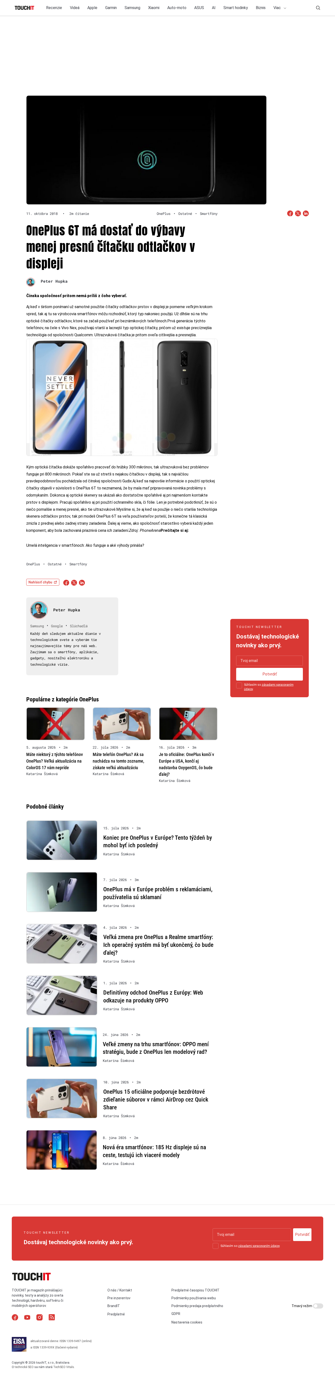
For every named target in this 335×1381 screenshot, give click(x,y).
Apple (92, 7)
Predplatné (116, 1314)
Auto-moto (176, 7)
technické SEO (24, 1367)
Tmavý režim (302, 1306)
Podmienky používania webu (193, 1298)
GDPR (175, 1314)
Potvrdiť (269, 674)
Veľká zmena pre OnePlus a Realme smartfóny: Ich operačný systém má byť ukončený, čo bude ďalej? (158, 945)
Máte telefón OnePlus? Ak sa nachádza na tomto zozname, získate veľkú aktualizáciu (118, 761)
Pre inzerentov (118, 1298)
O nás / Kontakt (119, 1290)
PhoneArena (150, 530)
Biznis (261, 7)
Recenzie (54, 7)
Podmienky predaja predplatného (197, 1306)
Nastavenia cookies (186, 1322)
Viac (277, 7)
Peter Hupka (54, 281)
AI (214, 7)
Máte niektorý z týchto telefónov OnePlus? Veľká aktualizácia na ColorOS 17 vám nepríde (54, 761)
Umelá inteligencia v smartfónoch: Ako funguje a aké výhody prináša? (85, 545)
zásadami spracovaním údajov (259, 1246)
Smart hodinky (235, 7)
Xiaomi (153, 7)
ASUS (199, 7)
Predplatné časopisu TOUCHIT (195, 1290)
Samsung (132, 7)
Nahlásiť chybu (40, 582)
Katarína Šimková (42, 774)
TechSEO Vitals (63, 1367)
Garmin (111, 7)
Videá (74, 7)
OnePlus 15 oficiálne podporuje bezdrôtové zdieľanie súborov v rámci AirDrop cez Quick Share (155, 1099)
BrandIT (113, 1306)
